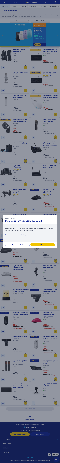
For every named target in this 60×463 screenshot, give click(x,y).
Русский (12, 218)
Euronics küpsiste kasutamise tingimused (17, 235)
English (7, 218)
